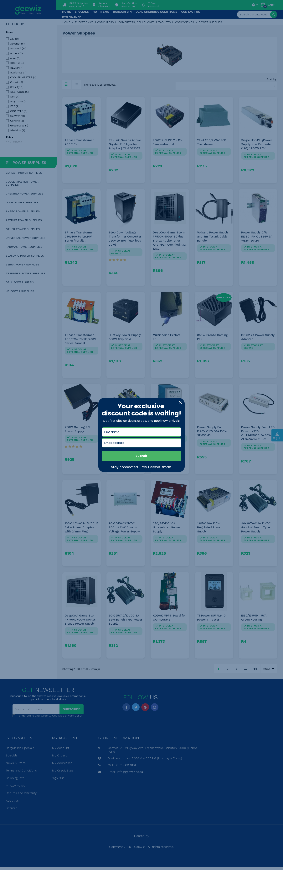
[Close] (180, 402)
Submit (141, 456)
